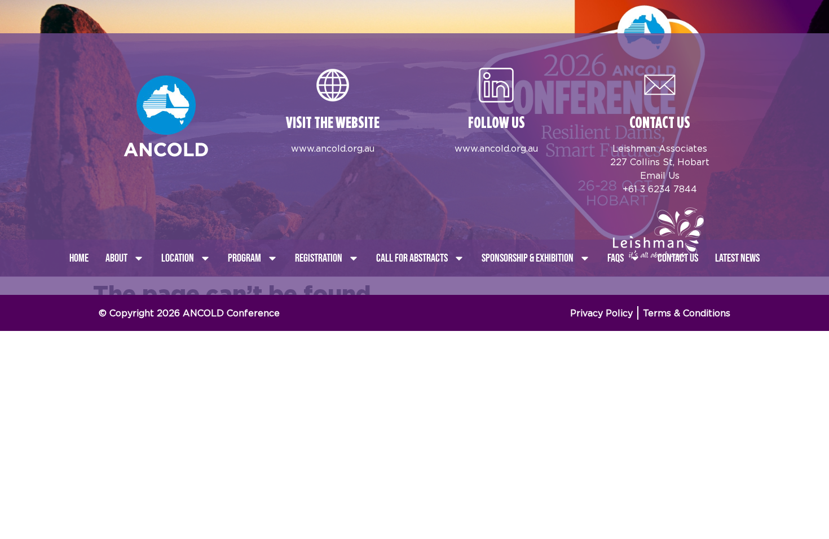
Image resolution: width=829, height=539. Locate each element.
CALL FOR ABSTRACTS (412, 258)
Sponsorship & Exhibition (528, 258)
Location (177, 258)
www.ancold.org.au (332, 148)
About (116, 258)
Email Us (660, 175)
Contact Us (678, 258)
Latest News (737, 258)
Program (244, 258)
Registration (318, 258)
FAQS (615, 258)
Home (79, 258)
